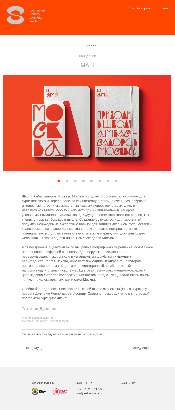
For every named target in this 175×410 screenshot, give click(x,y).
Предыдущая (34, 348)
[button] (47, 181)
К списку (89, 45)
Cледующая (141, 348)
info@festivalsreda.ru (89, 393)
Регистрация (144, 8)
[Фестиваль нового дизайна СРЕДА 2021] (28, 15)
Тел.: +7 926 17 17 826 (90, 389)
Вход (131, 8)
